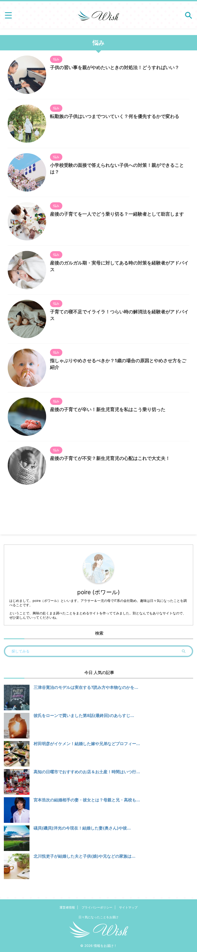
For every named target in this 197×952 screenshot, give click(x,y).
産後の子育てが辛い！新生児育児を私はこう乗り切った (107, 409)
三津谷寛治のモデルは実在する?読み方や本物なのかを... (86, 687)
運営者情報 (67, 907)
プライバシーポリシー (97, 907)
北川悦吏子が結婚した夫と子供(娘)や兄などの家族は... (84, 856)
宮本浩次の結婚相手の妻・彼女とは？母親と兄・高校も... (87, 799)
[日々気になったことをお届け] (98, 15)
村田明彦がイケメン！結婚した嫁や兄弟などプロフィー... (87, 743)
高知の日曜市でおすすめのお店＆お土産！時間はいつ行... (87, 771)
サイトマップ (128, 907)
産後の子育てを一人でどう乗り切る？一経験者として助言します (117, 214)
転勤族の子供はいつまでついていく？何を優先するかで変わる (114, 116)
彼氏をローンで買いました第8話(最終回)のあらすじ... (84, 715)
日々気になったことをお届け (98, 917)
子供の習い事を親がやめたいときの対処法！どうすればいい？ (114, 67)
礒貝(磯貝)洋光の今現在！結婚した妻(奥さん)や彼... (82, 828)
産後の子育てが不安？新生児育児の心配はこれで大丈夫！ (110, 458)
